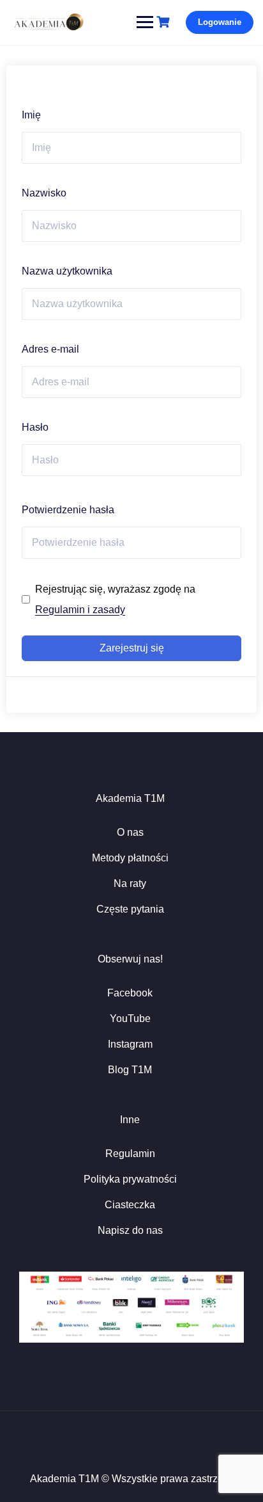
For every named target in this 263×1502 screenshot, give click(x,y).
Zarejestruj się (132, 648)
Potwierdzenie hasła (68, 509)
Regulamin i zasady (80, 609)
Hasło (35, 427)
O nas (130, 832)
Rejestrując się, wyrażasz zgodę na (115, 599)
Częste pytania (130, 909)
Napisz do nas (130, 1230)
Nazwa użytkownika (67, 271)
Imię (31, 114)
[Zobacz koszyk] (164, 22)
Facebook (130, 992)
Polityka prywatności (130, 1179)
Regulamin (130, 1153)
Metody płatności (130, 857)
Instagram (130, 1044)
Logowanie (219, 22)
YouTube (130, 1018)
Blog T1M (130, 1069)
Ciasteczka (130, 1204)
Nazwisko (44, 193)
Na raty (130, 883)
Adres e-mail (50, 349)
